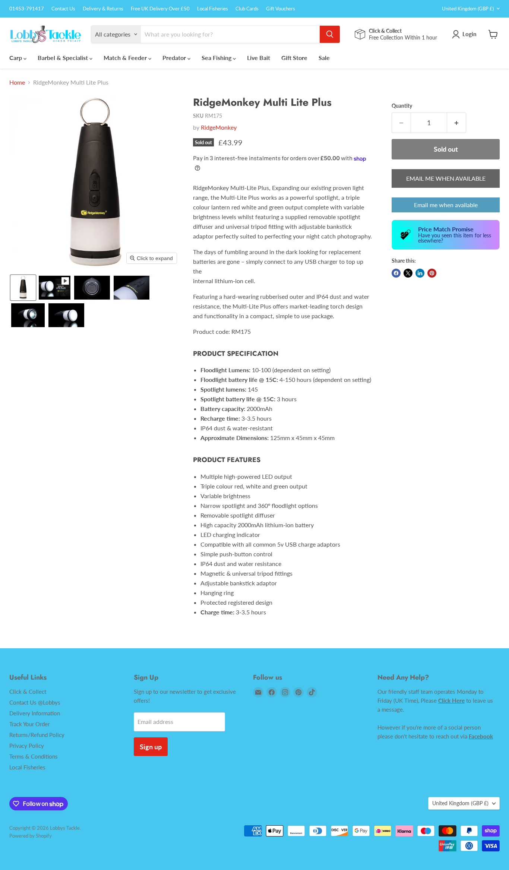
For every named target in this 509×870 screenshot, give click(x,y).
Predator (174, 57)
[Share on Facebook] (396, 273)
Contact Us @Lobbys (34, 702)
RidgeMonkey (219, 127)
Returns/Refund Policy (36, 734)
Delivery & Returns (103, 9)
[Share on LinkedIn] (419, 273)
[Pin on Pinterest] (431, 273)
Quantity (402, 106)
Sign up (151, 747)
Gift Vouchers (280, 9)
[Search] (330, 34)
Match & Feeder (126, 57)
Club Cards (247, 9)
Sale (324, 57)
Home (17, 82)
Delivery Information (34, 713)
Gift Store (294, 57)
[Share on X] (408, 273)
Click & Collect (27, 691)
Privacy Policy (26, 745)
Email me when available (446, 204)
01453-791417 (26, 9)
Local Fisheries (212, 9)
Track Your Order (29, 724)
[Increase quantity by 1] (456, 123)
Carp (16, 57)
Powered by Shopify (30, 836)
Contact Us (63, 9)
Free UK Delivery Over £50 (160, 9)
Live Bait (258, 57)
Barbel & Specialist (63, 57)
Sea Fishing (217, 57)
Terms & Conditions (33, 756)
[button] (23, 287)
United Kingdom (468, 9)
